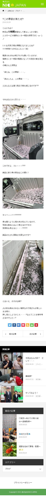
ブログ (38, 364)
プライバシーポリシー (23, 483)
